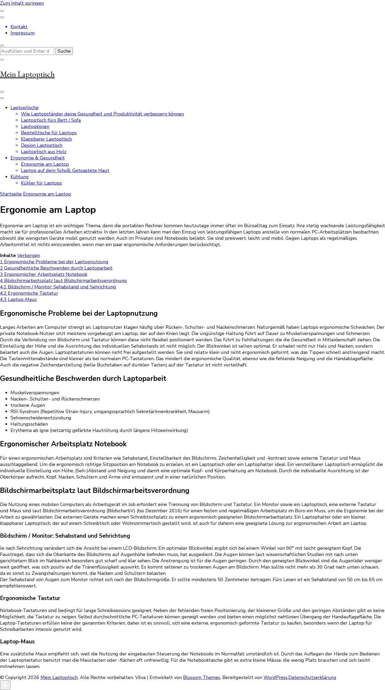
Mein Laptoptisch (27, 74)
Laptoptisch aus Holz (43, 151)
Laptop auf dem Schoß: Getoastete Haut (65, 170)
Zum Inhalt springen (22, 3)
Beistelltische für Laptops (49, 133)
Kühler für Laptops (41, 183)
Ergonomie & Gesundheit (37, 158)
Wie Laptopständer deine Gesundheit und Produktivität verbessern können (102, 114)
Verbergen (28, 255)
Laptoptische (24, 107)
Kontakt (19, 27)
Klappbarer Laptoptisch (46, 139)
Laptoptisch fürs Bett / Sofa (51, 120)
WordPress (275, 677)
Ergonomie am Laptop (45, 164)
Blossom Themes (201, 677)
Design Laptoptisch (41, 145)
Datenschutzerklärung (312, 677)
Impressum (22, 33)
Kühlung (19, 177)
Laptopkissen (35, 126)
